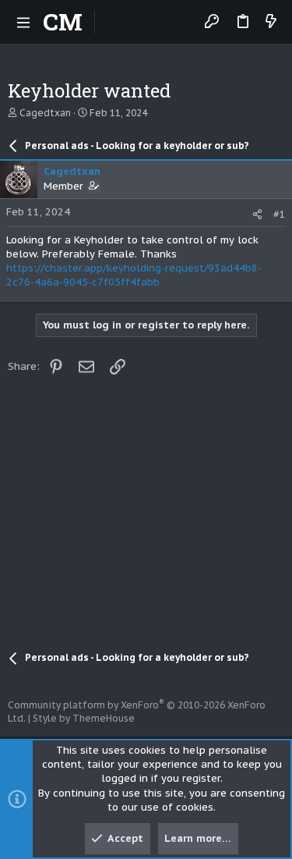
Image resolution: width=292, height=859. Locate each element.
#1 (279, 214)
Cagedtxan (45, 113)
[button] (23, 21)
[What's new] (271, 22)
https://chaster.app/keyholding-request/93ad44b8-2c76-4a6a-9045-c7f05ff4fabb (134, 275)
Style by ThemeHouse (84, 718)
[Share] (257, 214)
